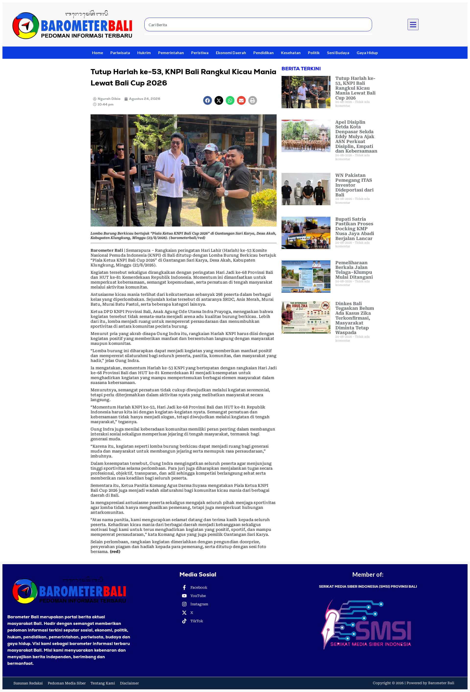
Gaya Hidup (367, 52)
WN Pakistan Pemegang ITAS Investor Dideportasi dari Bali (354, 185)
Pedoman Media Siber (67, 683)
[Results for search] (258, 34)
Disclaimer (129, 683)
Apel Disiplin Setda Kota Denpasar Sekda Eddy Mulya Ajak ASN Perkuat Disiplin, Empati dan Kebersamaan (356, 136)
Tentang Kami (103, 683)
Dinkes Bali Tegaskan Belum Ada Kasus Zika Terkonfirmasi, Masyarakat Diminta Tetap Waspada (354, 318)
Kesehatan (291, 52)
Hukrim (144, 52)
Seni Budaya (338, 52)
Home (97, 52)
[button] (413, 24)
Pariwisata (120, 52)
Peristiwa (200, 52)
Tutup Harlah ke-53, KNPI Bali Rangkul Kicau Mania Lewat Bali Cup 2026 (355, 88)
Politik (314, 52)
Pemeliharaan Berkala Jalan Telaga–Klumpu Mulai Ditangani (354, 270)
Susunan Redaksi (28, 683)
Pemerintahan (171, 52)
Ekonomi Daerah (231, 52)
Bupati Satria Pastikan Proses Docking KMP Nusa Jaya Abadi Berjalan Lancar (354, 228)
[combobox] (258, 24)
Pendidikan (263, 52)
